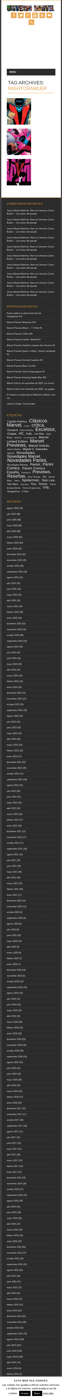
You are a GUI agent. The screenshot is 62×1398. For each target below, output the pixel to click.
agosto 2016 (13, 1201)
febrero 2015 (13, 1304)
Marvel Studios (14, 449)
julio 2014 (11, 1345)
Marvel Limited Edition (27, 439)
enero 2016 (12, 1241)
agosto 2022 (13, 785)
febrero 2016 (13, 1235)
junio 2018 (12, 1074)
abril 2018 (11, 1085)
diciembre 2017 (14, 1108)
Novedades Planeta (17, 464)
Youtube (35, 15)
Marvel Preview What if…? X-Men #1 (24, 328)
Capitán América (17, 421)
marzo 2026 (12, 537)
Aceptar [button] (25, 1393)
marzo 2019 (12, 1022)
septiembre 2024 (15, 641)
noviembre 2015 (14, 1253)
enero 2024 (12, 687)
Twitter (21, 15)
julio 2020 (11, 929)
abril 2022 (11, 808)
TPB (45, 487)
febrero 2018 (13, 1097)
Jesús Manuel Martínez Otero (21, 210)
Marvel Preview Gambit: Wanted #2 (24, 339)
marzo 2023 (12, 745)
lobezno (17, 437)
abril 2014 (11, 1362)
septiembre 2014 (15, 1333)
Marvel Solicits (39, 445)
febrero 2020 (13, 958)
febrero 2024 (13, 681)
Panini (35, 464)
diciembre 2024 (14, 623)
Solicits (17, 481)
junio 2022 (12, 797)
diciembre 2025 (14, 554)
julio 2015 (11, 1276)
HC (21, 433)
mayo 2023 (12, 733)
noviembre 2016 (14, 1183)
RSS (42, 15)
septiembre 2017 (15, 1126)
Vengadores (13, 491)
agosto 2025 (13, 577)
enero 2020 (12, 964)
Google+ (28, 15)
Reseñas (16, 476)
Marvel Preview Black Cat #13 (21, 366)
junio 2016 (12, 1212)
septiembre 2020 (15, 918)
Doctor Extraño (26, 430)
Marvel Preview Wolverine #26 (21, 322)
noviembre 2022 (14, 768)
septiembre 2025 (15, 572)
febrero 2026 (13, 543)
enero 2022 (12, 825)
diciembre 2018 (14, 1039)
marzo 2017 (12, 1160)
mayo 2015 (12, 1287)
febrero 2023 (13, 750)
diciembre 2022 (14, 762)
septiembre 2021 (15, 849)
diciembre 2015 (14, 1247)
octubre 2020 (13, 912)
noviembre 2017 (14, 1114)
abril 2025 (11, 600)
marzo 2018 (12, 1091)
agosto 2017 (13, 1131)
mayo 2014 (12, 1357)
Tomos (43, 484)
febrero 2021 (13, 889)
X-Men (25, 491)
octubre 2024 (13, 635)
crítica (38, 425)
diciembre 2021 (14, 831)
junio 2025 (12, 589)
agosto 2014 (13, 1339)
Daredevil (12, 430)
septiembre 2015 (15, 1264)
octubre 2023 (13, 704)
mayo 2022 (12, 802)
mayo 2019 (12, 1010)
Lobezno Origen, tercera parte (21, 404)
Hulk (29, 433)
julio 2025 (11, 583)
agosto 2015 (13, 1270)
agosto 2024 (13, 646)
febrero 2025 (13, 612)
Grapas (11, 433)
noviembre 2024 (14, 629)
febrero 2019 (13, 1027)
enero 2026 (12, 548)
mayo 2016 (12, 1218)
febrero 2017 (13, 1166)
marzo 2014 (12, 1368)
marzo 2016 (12, 1230)
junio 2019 (12, 1004)
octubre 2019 (13, 981)
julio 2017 (11, 1137)
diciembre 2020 (14, 900)
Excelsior (45, 429)
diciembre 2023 (14, 693)
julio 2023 (11, 722)
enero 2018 (12, 1103)
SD (44, 476)
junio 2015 (12, 1281)
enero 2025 (12, 618)
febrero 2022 (13, 820)
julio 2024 (11, 652)
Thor (33, 484)
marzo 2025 (12, 606)
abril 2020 (11, 947)
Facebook (14, 15)
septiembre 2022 (15, 779)
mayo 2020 (12, 941)
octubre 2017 (13, 1120)
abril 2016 (11, 1224)
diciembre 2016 (14, 1177)
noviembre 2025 (14, 560)
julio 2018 (11, 1068)
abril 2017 (11, 1154)
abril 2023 (11, 739)
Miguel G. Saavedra (35, 449)
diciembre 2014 (14, 1316)
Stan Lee (48, 480)
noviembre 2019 (14, 976)
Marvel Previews (25, 443)
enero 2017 (12, 1172)
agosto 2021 (13, 854)
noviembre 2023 (14, 698)
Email (49, 15)
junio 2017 (12, 1143)
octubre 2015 (13, 1258)
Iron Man (39, 433)
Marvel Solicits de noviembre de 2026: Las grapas (31, 389)
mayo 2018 (12, 1079)
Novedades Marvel (23, 456)
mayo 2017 (12, 1149)
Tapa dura (24, 484)
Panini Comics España (26, 470)
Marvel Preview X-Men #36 (20, 334)
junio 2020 (12, 935)
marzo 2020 (12, 952)
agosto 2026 (13, 508)
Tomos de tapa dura (31, 488)
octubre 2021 (13, 843)
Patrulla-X (25, 472)
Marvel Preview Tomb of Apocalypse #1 (26, 371)
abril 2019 (11, 1016)
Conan (26, 426)
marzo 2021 (12, 883)
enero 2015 (12, 1310)
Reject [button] (37, 1393)
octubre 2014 (13, 1328)
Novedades (26, 453)
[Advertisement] (31, 48)
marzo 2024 (12, 675)
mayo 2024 (12, 664)
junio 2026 (12, 519)
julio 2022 (11, 791)
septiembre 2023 (15, 710)
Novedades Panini (26, 460)
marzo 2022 (12, 814)
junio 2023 (12, 727)
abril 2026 (11, 531)
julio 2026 (11, 514)
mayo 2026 (12, 525)
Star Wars (12, 484)
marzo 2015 (12, 1299)
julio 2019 (11, 999)
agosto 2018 (13, 1062)
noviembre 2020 (14, 906)
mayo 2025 (12, 595)
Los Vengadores (30, 438)
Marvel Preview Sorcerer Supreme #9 (24, 360)
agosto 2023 (13, 716)
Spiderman (30, 480)
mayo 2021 (12, 872)
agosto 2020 (13, 924)
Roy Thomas (34, 477)
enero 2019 (12, 1033)
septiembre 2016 (15, 1195)
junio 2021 (12, 866)
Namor (10, 453)
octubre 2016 (13, 1189)
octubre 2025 (13, 566)
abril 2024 (11, 670)
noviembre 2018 (14, 1045)
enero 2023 (12, 756)
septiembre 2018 (15, 1056)
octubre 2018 (13, 1051)
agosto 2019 (13, 993)
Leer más (48, 1393)
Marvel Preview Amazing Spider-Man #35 (26, 377)
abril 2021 (11, 877)
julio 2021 (11, 860)
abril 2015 (11, 1293)
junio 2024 (12, 658)
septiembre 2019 (15, 987)
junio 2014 (12, 1351)
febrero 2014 (13, 1374)
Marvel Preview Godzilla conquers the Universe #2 (31, 345)
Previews (41, 471)
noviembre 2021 (14, 837)
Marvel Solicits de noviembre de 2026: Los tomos (30, 383)
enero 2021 (12, 895)
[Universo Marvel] (31, 11)
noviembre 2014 (14, 1322)
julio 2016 (11, 1206)
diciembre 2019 (14, 970)
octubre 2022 (13, 773)
